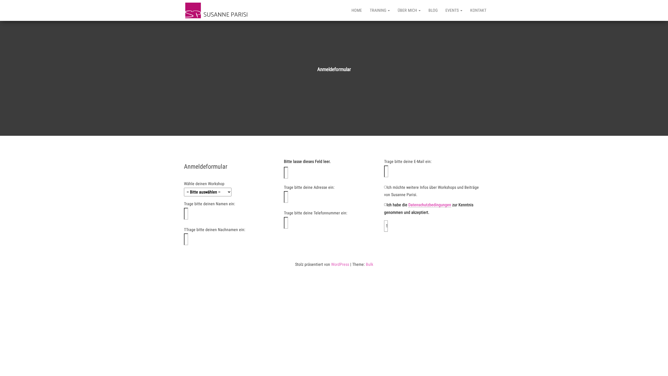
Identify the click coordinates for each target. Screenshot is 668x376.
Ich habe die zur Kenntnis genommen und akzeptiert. (428, 208)
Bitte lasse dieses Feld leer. (307, 161)
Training (378, 10)
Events (452, 10)
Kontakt (478, 10)
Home (356, 10)
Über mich (408, 10)
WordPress (340, 264)
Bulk (369, 264)
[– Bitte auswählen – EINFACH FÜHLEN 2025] (234, 192)
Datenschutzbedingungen (429, 204)
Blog (433, 10)
